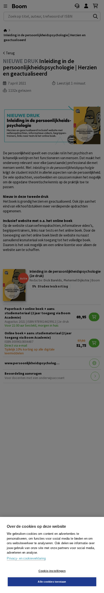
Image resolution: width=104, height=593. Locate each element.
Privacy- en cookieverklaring (26, 558)
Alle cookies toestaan (52, 581)
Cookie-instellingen (52, 571)
